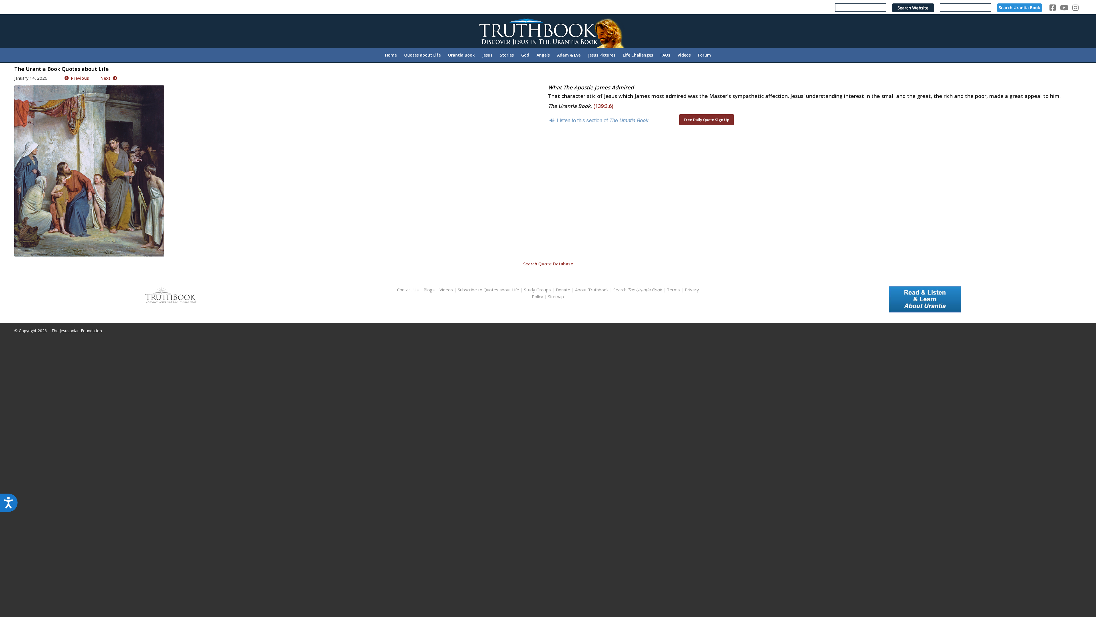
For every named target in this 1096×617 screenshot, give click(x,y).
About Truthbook (592, 290)
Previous (79, 78)
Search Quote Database (548, 264)
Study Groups (538, 290)
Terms (673, 290)
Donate (563, 290)
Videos (446, 290)
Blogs (429, 290)
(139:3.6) (603, 106)
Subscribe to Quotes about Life (488, 290)
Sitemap (556, 296)
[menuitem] (390, 55)
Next (106, 78)
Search (638, 290)
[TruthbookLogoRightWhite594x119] (548, 31)
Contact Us (408, 290)
